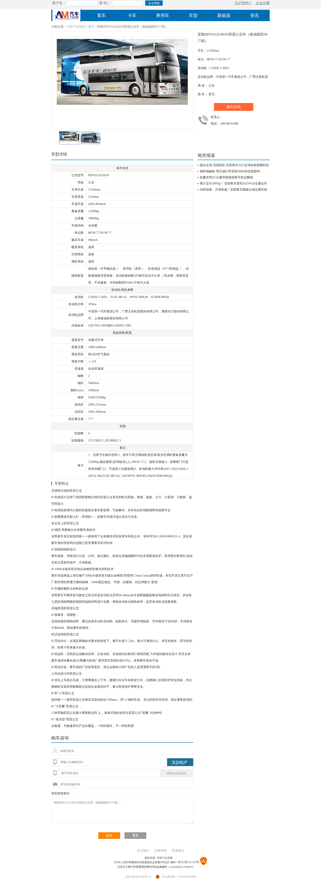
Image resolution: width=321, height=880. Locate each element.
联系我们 (178, 850)
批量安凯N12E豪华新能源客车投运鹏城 (226, 177)
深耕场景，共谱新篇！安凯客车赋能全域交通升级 (233, 189)
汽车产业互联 (76, 26)
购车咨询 (234, 107)
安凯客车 (57, 536)
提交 (109, 835)
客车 (101, 15)
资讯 (254, 15)
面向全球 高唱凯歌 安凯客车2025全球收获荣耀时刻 (234, 165)
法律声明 (160, 850)
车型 (193, 15)
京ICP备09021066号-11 (138, 876)
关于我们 (143, 850)
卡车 (132, 15)
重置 (135, 835)
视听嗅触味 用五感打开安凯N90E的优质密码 (230, 171)
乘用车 (162, 15)
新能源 (223, 15)
